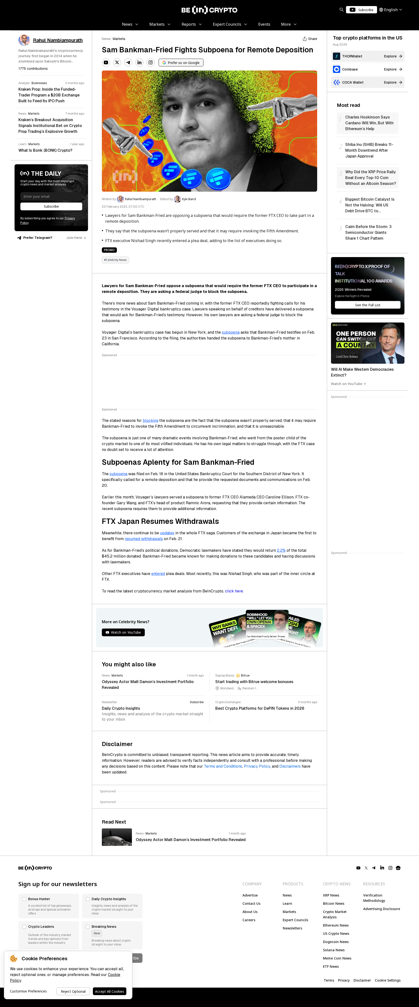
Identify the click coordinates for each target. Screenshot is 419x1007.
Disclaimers (290, 766)
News (106, 39)
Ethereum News (336, 925)
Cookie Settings (388, 980)
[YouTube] (106, 62)
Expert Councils (295, 920)
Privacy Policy (257, 766)
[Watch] (367, 343)
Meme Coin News (337, 958)
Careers (248, 920)
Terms (329, 980)
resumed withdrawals (144, 538)
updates (167, 532)
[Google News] (398, 867)
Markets (119, 39)
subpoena (231, 332)
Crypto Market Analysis (334, 914)
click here (234, 591)
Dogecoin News (336, 941)
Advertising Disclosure (381, 908)
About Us (250, 911)
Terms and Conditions (223, 766)
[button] (48, 906)
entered (158, 573)
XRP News (331, 895)
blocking (150, 420)
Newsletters (292, 928)
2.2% (281, 550)
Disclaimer (362, 980)
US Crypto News (336, 933)
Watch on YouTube (346, 383)
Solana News (334, 950)
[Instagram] (150, 62)
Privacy (344, 980)
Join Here (74, 238)
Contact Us (251, 903)
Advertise (250, 895)
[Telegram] (128, 62)
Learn (287, 903)
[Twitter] (117, 62)
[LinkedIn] (139, 62)
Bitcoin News (333, 903)
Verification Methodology (374, 898)
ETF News (331, 966)
